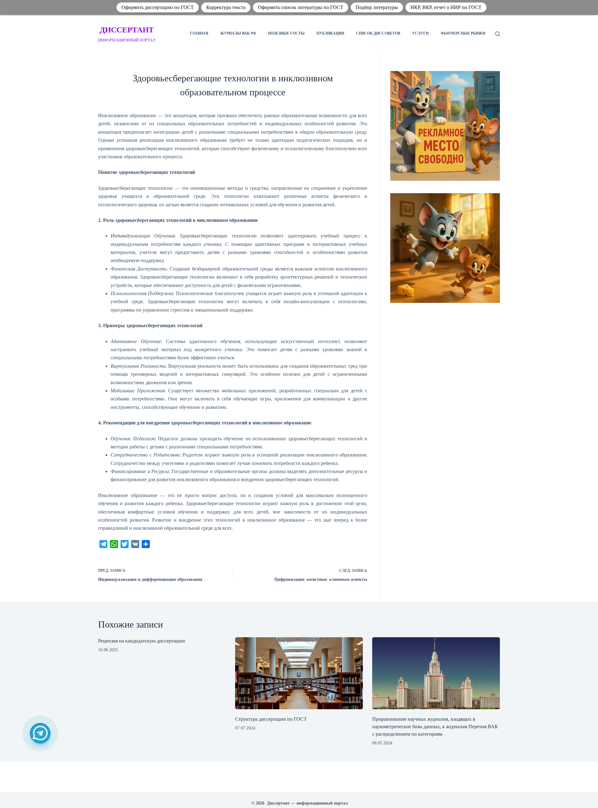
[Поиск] (497, 33)
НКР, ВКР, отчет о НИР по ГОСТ (446, 7)
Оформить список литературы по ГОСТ (300, 7)
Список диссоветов (378, 33)
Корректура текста (225, 7)
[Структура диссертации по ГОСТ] (299, 673)
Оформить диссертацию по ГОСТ (157, 7)
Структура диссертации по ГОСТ (271, 719)
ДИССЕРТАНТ (127, 30)
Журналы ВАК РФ (238, 33)
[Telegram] (40, 733)
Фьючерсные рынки (463, 33)
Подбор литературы (377, 7)
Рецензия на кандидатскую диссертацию (141, 640)
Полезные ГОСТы (286, 33)
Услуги (420, 33)
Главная (199, 33)
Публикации (330, 33)
